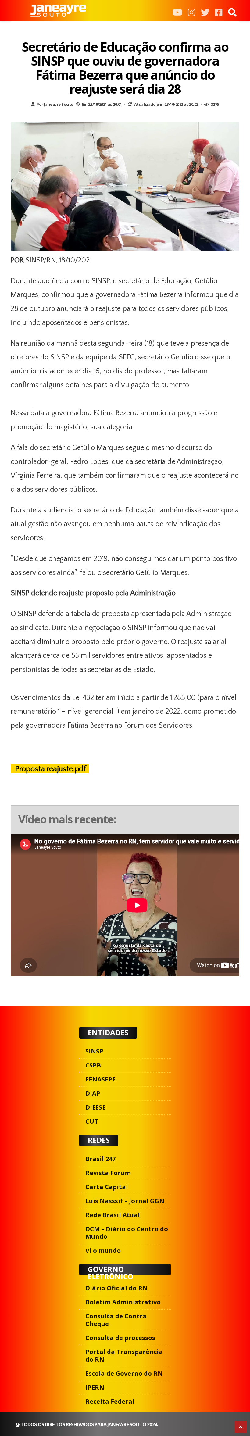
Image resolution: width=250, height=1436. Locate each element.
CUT (91, 1121)
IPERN (94, 1387)
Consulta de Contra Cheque (116, 1320)
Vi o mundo (103, 1250)
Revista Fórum (108, 1173)
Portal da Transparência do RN (124, 1355)
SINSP (94, 1051)
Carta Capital (106, 1187)
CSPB (93, 1065)
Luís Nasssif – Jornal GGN (124, 1201)
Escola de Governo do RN (124, 1373)
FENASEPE (100, 1079)
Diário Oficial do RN (116, 1288)
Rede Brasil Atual (112, 1215)
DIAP (92, 1093)
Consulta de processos (120, 1338)
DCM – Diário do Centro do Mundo (126, 1233)
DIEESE (95, 1107)
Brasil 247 (100, 1159)
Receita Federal (109, 1401)
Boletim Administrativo (123, 1302)
